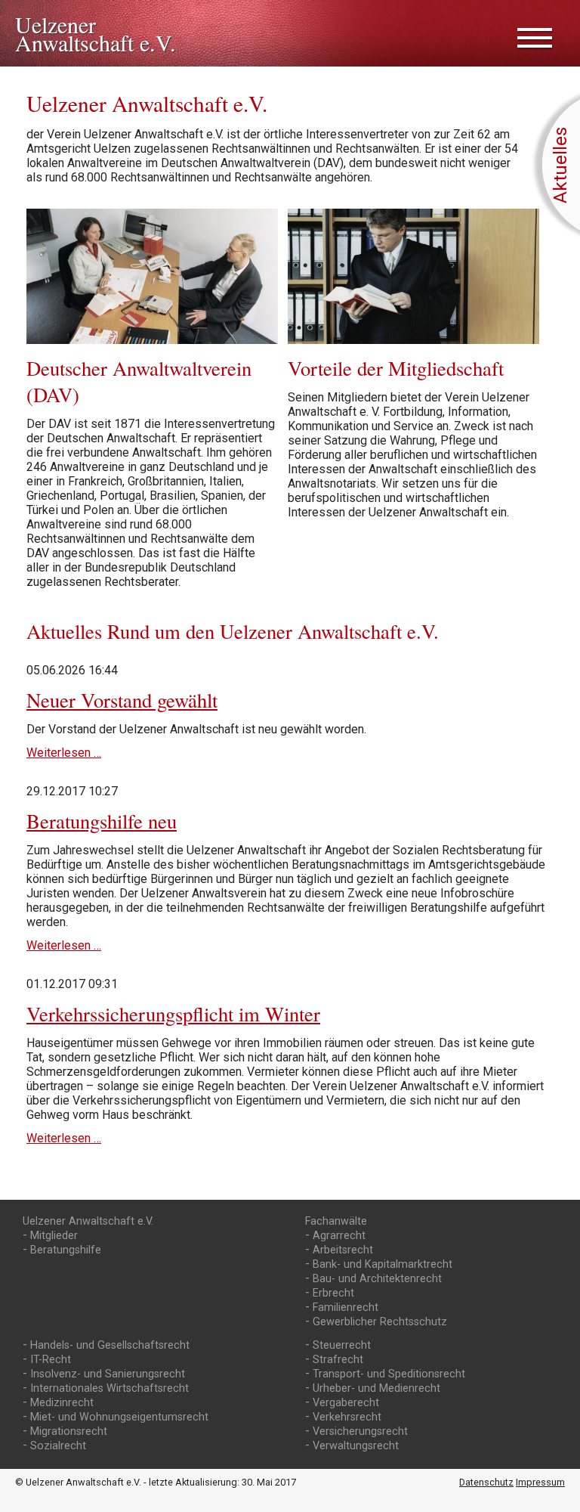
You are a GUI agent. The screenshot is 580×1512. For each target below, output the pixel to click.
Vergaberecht (346, 1402)
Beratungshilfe (65, 1250)
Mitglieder (54, 1235)
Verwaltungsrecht (356, 1445)
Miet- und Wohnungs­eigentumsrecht (119, 1417)
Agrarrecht (339, 1235)
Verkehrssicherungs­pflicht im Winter (173, 1013)
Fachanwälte (336, 1221)
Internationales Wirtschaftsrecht (109, 1388)
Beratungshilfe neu (101, 820)
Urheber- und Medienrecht (376, 1388)
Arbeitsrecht (343, 1250)
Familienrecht (345, 1307)
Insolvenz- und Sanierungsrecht (107, 1374)
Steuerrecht (342, 1345)
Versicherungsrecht (360, 1431)
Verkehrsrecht (347, 1417)
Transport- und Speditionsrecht (389, 1374)
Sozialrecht (58, 1445)
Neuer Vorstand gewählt (122, 699)
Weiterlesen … (63, 752)
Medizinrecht (62, 1402)
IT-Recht (50, 1359)
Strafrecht (338, 1359)
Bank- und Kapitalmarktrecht (382, 1264)
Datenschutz (486, 1482)
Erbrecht (333, 1293)
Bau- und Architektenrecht (377, 1278)
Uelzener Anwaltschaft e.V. (88, 1221)
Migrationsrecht (68, 1431)
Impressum (540, 1482)
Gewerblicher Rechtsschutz (380, 1321)
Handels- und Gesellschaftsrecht (110, 1345)
